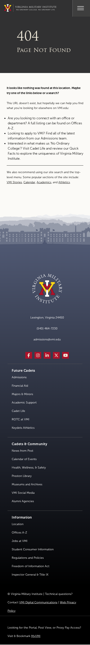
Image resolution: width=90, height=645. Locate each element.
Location (17, 524)
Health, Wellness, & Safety (29, 467)
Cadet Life (37, 148)
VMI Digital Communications (38, 602)
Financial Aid (20, 385)
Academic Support (24, 402)
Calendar (29, 182)
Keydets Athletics (23, 427)
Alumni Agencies (23, 501)
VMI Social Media (23, 492)
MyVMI (35, 636)
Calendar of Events (24, 459)
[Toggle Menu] (81, 7)
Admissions (19, 377)
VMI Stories (14, 182)
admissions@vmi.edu (47, 339)
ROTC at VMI (20, 419)
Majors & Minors (22, 394)
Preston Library (22, 476)
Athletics (64, 182)
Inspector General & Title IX (30, 574)
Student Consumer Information (33, 549)
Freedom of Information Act (30, 566)
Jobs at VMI (19, 541)
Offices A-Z (19, 532)
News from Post (22, 450)
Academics (44, 182)
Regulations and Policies (28, 557)
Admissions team (54, 138)
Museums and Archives (27, 484)
